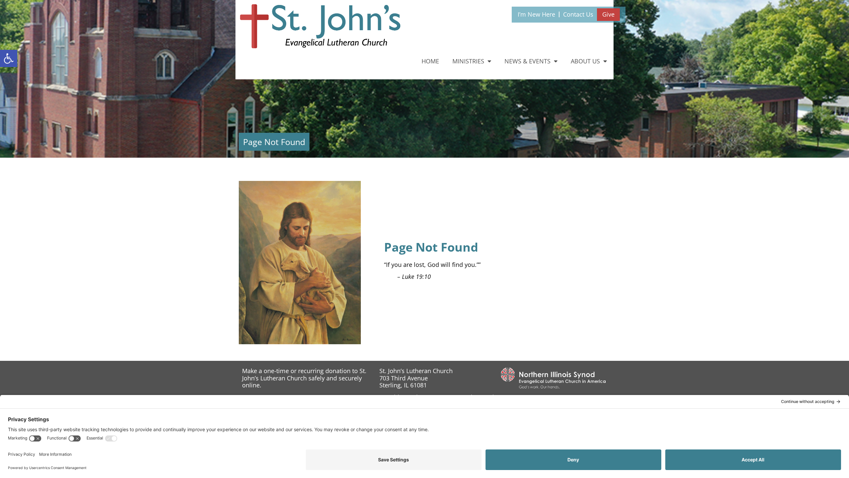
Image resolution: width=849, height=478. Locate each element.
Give (608, 14)
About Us (585, 61)
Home (430, 61)
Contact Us (578, 14)
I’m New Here (536, 14)
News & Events (527, 61)
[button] (8, 58)
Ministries (468, 61)
